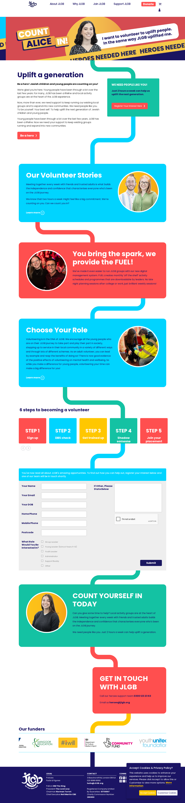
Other (47, 566)
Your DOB (27, 504)
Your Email (28, 495)
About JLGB (57, 4)
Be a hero (27, 136)
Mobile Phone (30, 523)
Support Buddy (52, 561)
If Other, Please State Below (103, 487)
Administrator (51, 556)
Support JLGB (122, 4)
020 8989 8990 (94, 780)
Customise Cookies (167, 793)
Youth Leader (51, 551)
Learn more (33, 212)
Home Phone (29, 514)
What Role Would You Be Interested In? (30, 544)
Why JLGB (79, 4)
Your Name (28, 486)
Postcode (27, 532)
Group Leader (51, 542)
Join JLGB (99, 4)
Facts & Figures (53, 780)
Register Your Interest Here (128, 106)
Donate (148, 4)
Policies (49, 777)
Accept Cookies (147, 793)
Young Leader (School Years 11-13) (61, 546)
